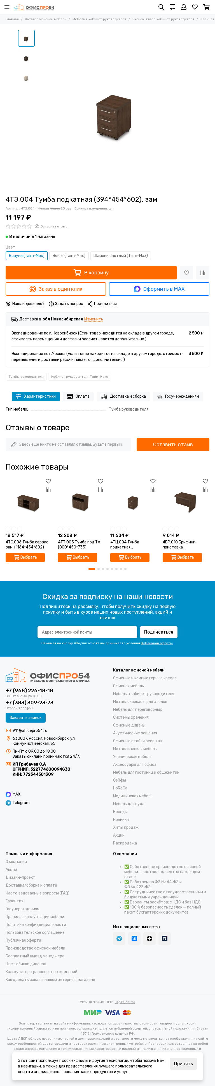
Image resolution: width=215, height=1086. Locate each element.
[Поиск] (161, 7)
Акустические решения (135, 733)
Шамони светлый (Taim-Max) (121, 255)
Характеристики (40, 396)
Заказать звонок (25, 717)
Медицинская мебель (133, 796)
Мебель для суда (128, 804)
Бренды (120, 811)
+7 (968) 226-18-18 (29, 690)
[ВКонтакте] (134, 938)
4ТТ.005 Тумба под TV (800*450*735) (79, 545)
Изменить (93, 319)
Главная (12, 19)
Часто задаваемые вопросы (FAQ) (37, 893)
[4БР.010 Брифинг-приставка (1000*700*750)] (186, 500)
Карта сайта (125, 1002)
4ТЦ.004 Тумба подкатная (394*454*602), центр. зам (131, 545)
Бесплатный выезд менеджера (35, 956)
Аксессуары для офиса (134, 764)
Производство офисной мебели (35, 948)
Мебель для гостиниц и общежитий (146, 772)
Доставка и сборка (128, 396)
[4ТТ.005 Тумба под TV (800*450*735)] (81, 500)
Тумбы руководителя (26, 377)
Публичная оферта (23, 940)
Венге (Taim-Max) (69, 255)
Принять (183, 1063)
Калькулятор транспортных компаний (41, 971)
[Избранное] (186, 272)
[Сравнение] (202, 272)
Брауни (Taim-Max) (27, 255)
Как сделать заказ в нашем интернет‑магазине (50, 979)
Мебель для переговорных (137, 709)
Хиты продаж (126, 827)
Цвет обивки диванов (26, 964)
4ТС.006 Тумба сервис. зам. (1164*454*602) (27, 545)
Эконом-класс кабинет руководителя (163, 19)
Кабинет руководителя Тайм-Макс (79, 377)
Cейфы (119, 780)
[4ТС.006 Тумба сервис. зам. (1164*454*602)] (29, 500)
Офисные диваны (129, 725)
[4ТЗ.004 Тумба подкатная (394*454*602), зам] (117, 110)
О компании (16, 861)
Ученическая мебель (132, 756)
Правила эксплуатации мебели (35, 916)
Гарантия (14, 901)
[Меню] (7, 7)
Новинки (121, 819)
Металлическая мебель (135, 748)
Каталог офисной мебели (45, 19)
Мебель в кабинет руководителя (99, 19)
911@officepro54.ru (30, 730)
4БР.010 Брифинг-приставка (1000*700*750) (180, 545)
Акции (119, 835)
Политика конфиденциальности (36, 924)
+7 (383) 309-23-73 (29, 703)
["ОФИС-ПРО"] (34, 7)
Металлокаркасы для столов (140, 701)
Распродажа (125, 843)
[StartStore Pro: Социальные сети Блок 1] (149, 938)
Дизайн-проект (20, 877)
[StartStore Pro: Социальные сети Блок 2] (164, 938)
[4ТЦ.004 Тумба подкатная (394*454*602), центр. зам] (133, 500)
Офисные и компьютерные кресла (145, 678)
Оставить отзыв (173, 444)
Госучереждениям (182, 396)
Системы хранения (131, 717)
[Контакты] (172, 7)
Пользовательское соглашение (35, 932)
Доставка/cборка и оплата (31, 885)
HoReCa (120, 788)
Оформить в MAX (163, 289)
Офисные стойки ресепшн (137, 741)
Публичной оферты (157, 643)
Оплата (83, 396)
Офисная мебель (128, 686)
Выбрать (28, 557)
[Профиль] (183, 7)
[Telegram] (119, 938)
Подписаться (158, 632)
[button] (40, 110)
